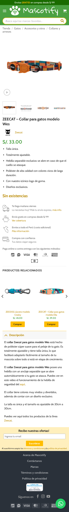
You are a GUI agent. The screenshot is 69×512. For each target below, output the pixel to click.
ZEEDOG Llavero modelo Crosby (18, 313)
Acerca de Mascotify (34, 455)
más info (56, 209)
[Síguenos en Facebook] (38, 497)
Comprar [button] (17, 324)
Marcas (34, 466)
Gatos (17, 28)
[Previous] (8, 67)
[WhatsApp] (61, 504)
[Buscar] (62, 21)
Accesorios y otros (34, 28)
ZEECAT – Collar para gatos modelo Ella (51, 313)
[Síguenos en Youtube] (48, 497)
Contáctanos (34, 461)
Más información (20, 231)
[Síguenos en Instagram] (43, 497)
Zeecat (18, 132)
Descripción (16, 335)
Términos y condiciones (34, 472)
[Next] (61, 67)
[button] (5, 11)
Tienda (6, 28)
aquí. (22, 384)
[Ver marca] (8, 132)
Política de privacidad (34, 478)
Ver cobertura (19, 220)
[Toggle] (6, 335)
